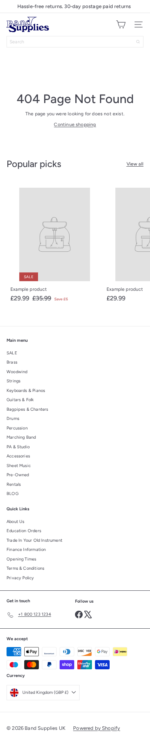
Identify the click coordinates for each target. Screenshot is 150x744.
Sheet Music (19, 465)
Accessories (18, 456)
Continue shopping (75, 124)
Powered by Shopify (96, 728)
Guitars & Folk (20, 399)
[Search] (138, 42)
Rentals (14, 484)
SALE (12, 353)
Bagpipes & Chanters (27, 409)
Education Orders (24, 530)
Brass (12, 362)
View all (135, 164)
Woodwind (17, 371)
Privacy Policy (20, 577)
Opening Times (21, 559)
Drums (13, 418)
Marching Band (21, 437)
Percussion (17, 428)
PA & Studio (18, 446)
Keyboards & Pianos (26, 390)
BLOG (12, 493)
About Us (15, 521)
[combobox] (75, 42)
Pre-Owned (18, 474)
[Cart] (121, 24)
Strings (13, 381)
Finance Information (26, 549)
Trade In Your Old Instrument (34, 540)
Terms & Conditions (25, 568)
